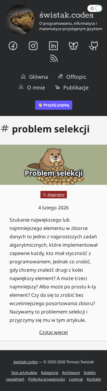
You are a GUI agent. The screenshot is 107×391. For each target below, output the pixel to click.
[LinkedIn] (53, 45)
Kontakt (94, 379)
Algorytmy (56, 194)
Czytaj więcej (53, 332)
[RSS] (53, 59)
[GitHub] (94, 45)
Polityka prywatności (46, 379)
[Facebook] (13, 45)
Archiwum (71, 372)
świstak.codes (25, 361)
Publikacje (76, 87)
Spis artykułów (24, 372)
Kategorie (49, 372)
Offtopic (76, 76)
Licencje (76, 379)
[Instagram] (33, 45)
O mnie (36, 87)
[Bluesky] (73, 45)
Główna (38, 76)
